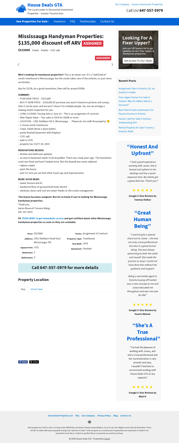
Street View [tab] (37, 289)
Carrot (107, 438)
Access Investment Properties (147, 4)
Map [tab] (23, 289)
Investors (59, 21)
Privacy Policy (104, 415)
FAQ (72, 21)
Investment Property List (60, 415)
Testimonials (88, 21)
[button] (18, 64)
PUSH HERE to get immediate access (43, 218)
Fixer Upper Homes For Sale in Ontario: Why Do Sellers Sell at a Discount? (135, 101)
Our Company (122, 4)
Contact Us (107, 21)
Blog (115, 415)
